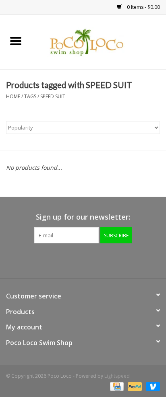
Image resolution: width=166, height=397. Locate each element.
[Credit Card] (116, 386)
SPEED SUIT (52, 96)
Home (13, 96)
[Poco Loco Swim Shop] (98, 41)
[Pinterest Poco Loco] (90, 259)
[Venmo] (151, 386)
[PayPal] (134, 386)
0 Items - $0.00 (143, 7)
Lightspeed (117, 375)
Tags (30, 96)
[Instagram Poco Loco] (104, 259)
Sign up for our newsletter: (83, 217)
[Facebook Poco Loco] (61, 259)
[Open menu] (15, 41)
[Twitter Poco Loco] (75, 259)
